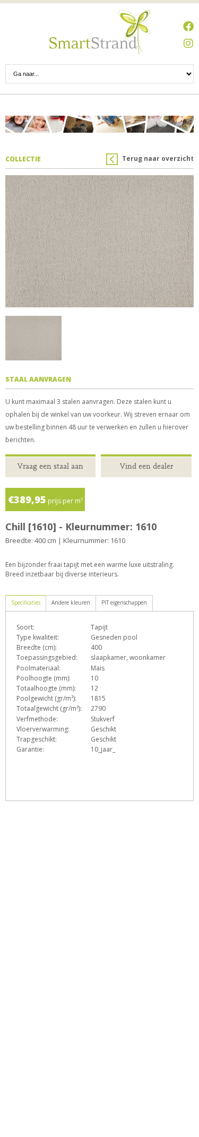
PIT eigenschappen (124, 602)
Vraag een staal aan (50, 466)
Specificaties (25, 602)
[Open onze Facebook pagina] (188, 26)
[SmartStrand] (99, 32)
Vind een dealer (146, 466)
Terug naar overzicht (158, 158)
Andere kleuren (70, 602)
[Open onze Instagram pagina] (188, 43)
